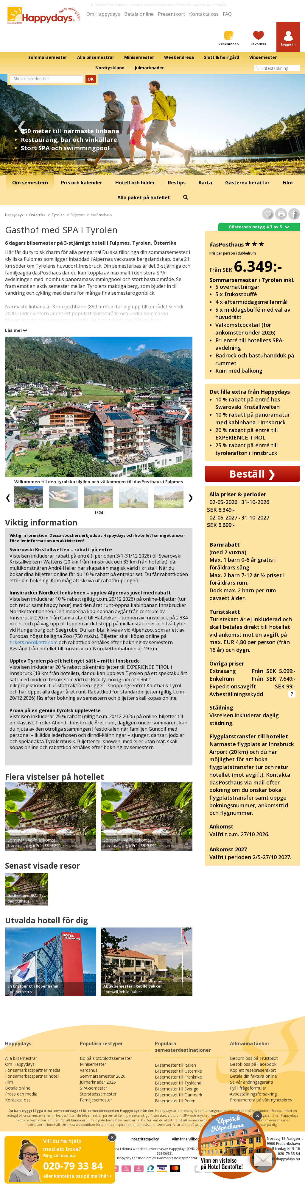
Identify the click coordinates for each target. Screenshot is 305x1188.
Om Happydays (103, 14)
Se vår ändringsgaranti (251, 1082)
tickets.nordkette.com (33, 642)
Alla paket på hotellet (143, 197)
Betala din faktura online (253, 1076)
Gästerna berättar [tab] (247, 182)
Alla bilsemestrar (21, 1058)
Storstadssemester (98, 1094)
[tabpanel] (152, 124)
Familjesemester (96, 1100)
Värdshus (88, 1070)
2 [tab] (152, 167)
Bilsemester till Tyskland (178, 1083)
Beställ (252, 474)
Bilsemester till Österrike (178, 1071)
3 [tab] (161, 167)
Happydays (14, 214)
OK (91, 79)
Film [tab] (288, 182)
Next (283, 124)
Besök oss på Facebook (253, 1064)
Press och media (21, 1094)
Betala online (139, 14)
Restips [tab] (177, 182)
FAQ (227, 14)
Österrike (37, 214)
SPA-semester (93, 1088)
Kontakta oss (204, 14)
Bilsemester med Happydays (109, 5)
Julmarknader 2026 (98, 1082)
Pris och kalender (81, 182)
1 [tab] (144, 167)
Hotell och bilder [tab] (135, 182)
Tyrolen (58, 214)
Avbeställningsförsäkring (253, 1094)
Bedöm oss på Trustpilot (254, 1058)
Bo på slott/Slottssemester (106, 1058)
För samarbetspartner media (32, 1070)
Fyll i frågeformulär (248, 1088)
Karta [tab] (205, 182)
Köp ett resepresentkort (253, 1070)
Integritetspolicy (145, 1139)
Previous (21, 124)
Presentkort (171, 14)
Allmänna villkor (185, 1139)
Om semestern (30, 182)
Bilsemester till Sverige (176, 1089)
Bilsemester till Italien (175, 1065)
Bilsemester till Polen (175, 1101)
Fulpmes (78, 214)
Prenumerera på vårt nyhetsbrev (261, 1100)
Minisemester (93, 1064)
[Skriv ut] (281, 214)
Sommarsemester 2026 (102, 1076)
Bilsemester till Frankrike (178, 1077)
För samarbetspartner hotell (32, 1076)
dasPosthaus (101, 214)
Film (9, 1082)
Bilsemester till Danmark (178, 1095)
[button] (288, 39)
